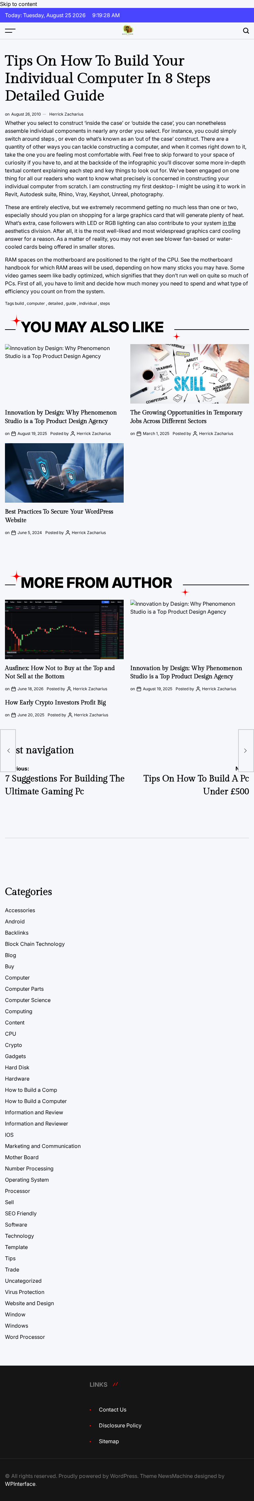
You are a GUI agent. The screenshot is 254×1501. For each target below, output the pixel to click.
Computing (18, 1011)
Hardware (17, 1078)
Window (15, 1314)
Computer (17, 977)
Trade (12, 1269)
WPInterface (20, 1484)
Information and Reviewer (36, 1123)
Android (15, 921)
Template (16, 1247)
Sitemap (109, 1441)
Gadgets (15, 1056)
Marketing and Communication (43, 1146)
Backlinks (16, 932)
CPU (10, 1033)
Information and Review (34, 1112)
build (19, 303)
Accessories (20, 910)
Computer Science (28, 1000)
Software (16, 1224)
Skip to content (18, 4)
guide (71, 303)
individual (88, 303)
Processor (17, 1191)
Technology (19, 1236)
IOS (9, 1134)
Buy (9, 966)
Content (14, 1022)
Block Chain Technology (35, 944)
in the (229, 223)
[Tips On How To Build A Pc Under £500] (246, 750)
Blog (10, 955)
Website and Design (29, 1303)
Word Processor (25, 1337)
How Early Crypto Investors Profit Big (55, 702)
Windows (16, 1325)
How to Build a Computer (36, 1101)
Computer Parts (24, 988)
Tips (10, 1258)
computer (36, 303)
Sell (9, 1202)
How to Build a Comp (31, 1090)
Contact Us (112, 1409)
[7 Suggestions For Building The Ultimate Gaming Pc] (8, 750)
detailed (55, 303)
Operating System (27, 1179)
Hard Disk (17, 1067)
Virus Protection (24, 1292)
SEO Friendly (21, 1213)
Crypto (13, 1045)
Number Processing (29, 1168)
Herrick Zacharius (66, 114)
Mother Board (22, 1157)
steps (105, 303)
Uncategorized (23, 1280)
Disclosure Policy (120, 1425)
